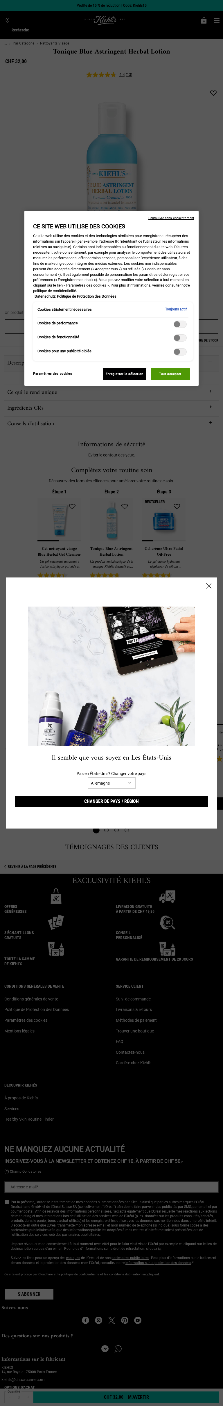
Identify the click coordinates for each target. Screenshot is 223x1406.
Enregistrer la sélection (124, 374)
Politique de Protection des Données (86, 296)
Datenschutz (45, 296)
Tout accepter (170, 374)
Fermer (208, 586)
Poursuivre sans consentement (171, 218)
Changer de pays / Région (111, 801)
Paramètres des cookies (52, 374)
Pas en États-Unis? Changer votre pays (111, 773)
